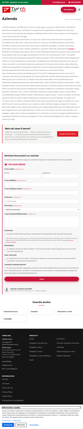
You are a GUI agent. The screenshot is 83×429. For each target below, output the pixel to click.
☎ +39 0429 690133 (14, 164)
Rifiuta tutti (21, 425)
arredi (71, 49)
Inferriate (60, 347)
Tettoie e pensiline (63, 356)
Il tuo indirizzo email (17, 189)
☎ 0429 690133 (74, 2)
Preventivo (68, 10)
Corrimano (61, 339)
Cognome (46, 173)
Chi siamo (6, 384)
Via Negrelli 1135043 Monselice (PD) (10, 343)
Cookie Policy (7, 396)
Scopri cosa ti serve (68, 134)
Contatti (5, 379)
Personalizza (34, 425)
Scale (31, 360)
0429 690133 (6, 361)
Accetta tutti (8, 425)
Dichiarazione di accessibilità (12, 400)
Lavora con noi (7, 388)
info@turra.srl (7, 365)
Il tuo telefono (15, 180)
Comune (12, 197)
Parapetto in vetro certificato (40, 356)
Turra (72, 19)
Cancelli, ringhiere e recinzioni (68, 343)
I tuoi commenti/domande (20, 214)
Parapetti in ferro (35, 347)
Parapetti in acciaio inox (38, 343)
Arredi (31, 339)
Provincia (13, 206)
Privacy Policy (7, 392)
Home (66, 19)
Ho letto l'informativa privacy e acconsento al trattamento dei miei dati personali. (39, 234)
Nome (6, 173)
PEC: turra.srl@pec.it (9, 369)
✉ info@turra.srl (59, 2)
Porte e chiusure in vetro (66, 351)
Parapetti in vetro (35, 351)
